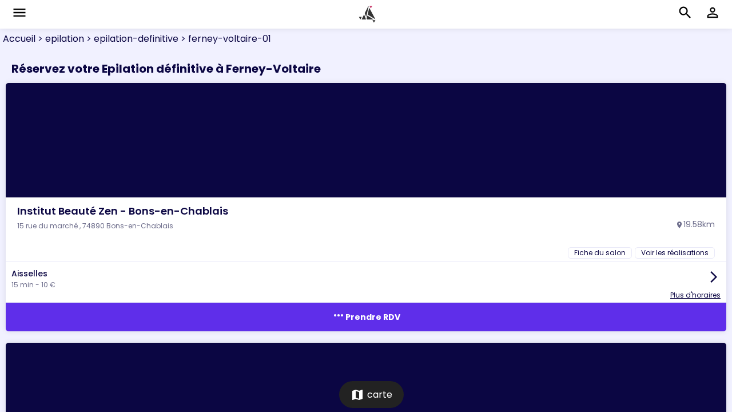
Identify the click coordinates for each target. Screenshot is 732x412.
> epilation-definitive (131, 38)
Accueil (19, 38)
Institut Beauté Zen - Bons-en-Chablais (122, 211)
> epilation (59, 38)
